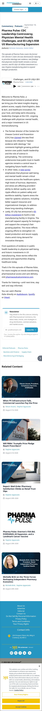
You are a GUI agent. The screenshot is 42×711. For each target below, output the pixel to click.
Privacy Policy (21, 619)
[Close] (39, 666)
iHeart (7, 297)
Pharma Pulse (23, 348)
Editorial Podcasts (9, 348)
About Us (21, 606)
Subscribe (30, 330)
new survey (25, 169)
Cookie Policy (18, 690)
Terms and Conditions (21, 621)
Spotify (31, 294)
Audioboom (22, 294)
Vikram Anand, (10, 407)
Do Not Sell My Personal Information (21, 616)
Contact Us (21, 613)
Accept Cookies (21, 707)
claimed (17, 137)
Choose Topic (18, 9)
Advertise (21, 608)
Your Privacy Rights (21, 624)
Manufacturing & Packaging (13, 356)
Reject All (21, 701)
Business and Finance (11, 352)
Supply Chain (26, 352)
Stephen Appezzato (24, 407)
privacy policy (10, 336)
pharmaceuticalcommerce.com (19, 277)
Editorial (21, 611)
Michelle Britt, (10, 585)
